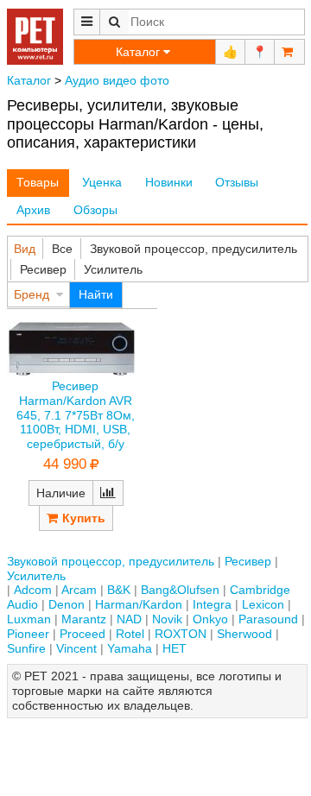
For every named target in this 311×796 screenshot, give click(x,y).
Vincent (76, 648)
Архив (33, 210)
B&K (118, 590)
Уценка (102, 182)
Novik (167, 619)
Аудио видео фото (117, 80)
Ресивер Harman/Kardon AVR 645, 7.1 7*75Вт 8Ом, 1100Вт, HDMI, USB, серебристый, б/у (75, 415)
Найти (96, 294)
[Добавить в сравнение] (108, 493)
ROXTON (180, 634)
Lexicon (263, 604)
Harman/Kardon (138, 604)
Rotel (130, 634)
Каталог (29, 80)
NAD (129, 619)
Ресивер (43, 269)
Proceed (82, 634)
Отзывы (236, 182)
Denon (66, 604)
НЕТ (174, 648)
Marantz (83, 619)
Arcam (79, 590)
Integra (212, 604)
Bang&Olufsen (180, 590)
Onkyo (210, 619)
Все (62, 249)
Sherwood (244, 634)
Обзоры (95, 210)
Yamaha (129, 648)
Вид (24, 249)
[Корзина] (289, 52)
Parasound (268, 619)
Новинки (169, 182)
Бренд (31, 294)
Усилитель (113, 269)
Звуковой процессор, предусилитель (193, 249)
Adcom (33, 590)
